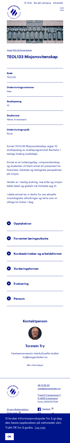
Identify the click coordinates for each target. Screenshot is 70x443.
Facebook (46, 409)
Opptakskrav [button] (22, 223)
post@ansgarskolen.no (49, 388)
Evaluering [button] (21, 283)
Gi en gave (12, 412)
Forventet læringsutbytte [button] (31, 238)
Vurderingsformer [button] (26, 268)
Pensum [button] (19, 298)
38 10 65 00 (44, 385)
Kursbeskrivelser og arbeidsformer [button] (38, 253)
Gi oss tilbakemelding (18, 409)
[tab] (35, 223)
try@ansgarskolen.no (35, 357)
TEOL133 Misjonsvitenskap (22, 50)
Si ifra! (28, 2)
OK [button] (9, 436)
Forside (9, 50)
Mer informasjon (35, 365)
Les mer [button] (40, 427)
